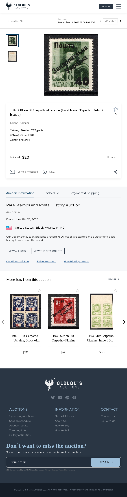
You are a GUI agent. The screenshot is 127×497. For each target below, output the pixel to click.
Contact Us (108, 416)
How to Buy (62, 425)
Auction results (18, 425)
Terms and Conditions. (101, 489)
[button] (4, 322)
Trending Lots (17, 430)
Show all (112, 279)
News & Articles (64, 416)
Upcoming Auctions (21, 416)
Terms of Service (65, 470)
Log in (106, 6)
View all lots (17, 251)
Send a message (28, 171)
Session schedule (20, 420)
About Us (60, 420)
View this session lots (48, 251)
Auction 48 (16, 21)
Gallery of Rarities (20, 435)
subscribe (105, 462)
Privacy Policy (50, 470)
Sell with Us (108, 420)
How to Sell (62, 430)
